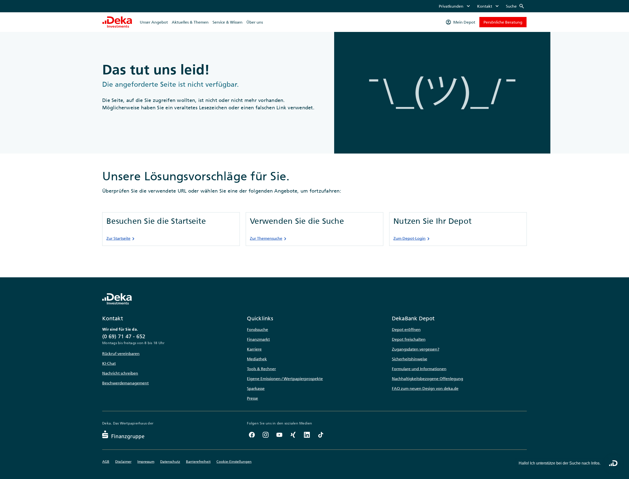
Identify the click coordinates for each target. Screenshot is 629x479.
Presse (252, 398)
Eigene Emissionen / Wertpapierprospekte (285, 378)
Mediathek (257, 358)
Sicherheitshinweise (409, 358)
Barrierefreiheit (198, 461)
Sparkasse (256, 388)
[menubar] (482, 6)
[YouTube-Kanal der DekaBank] (279, 435)
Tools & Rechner (261, 368)
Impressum (145, 461)
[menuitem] (455, 6)
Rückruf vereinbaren (121, 353)
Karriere (254, 349)
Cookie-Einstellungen (234, 461)
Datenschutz (170, 461)
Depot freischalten (409, 339)
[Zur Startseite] (117, 22)
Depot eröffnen (406, 329)
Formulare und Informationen (419, 368)
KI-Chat (109, 363)
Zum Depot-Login (412, 239)
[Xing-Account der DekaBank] (293, 435)
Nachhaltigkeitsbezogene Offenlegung (427, 378)
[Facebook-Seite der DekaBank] (252, 435)
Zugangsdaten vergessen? (415, 349)
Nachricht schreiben (120, 373)
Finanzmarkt (258, 339)
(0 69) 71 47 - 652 (123, 336)
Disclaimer (123, 461)
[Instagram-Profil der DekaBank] (266, 435)
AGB (105, 461)
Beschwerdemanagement (125, 382)
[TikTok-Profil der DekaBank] (321, 435)
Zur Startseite (121, 239)
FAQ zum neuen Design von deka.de (425, 388)
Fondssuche (257, 329)
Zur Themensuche (269, 239)
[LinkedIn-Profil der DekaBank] (307, 435)
